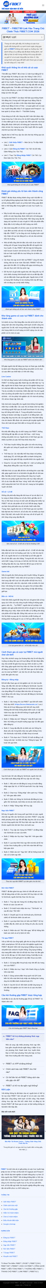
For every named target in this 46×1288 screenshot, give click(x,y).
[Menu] (43, 5)
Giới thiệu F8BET (9, 1202)
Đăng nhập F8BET (10, 1241)
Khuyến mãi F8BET (10, 1256)
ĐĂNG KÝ (16, 12)
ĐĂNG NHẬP (30, 12)
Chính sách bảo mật (10, 1205)
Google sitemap (9, 1224)
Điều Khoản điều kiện (11, 1220)
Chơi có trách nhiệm (10, 1217)
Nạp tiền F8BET (9, 1245)
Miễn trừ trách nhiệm (11, 1213)
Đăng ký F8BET (9, 1238)
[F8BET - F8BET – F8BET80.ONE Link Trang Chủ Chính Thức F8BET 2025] (12, 5)
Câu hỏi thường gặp (10, 1209)
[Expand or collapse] (41, 37)
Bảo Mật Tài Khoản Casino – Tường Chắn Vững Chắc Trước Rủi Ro (23, 1142)
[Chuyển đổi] (4, 1036)
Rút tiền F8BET (9, 1249)
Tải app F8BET (9, 1252)
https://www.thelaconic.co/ (26, 704)
